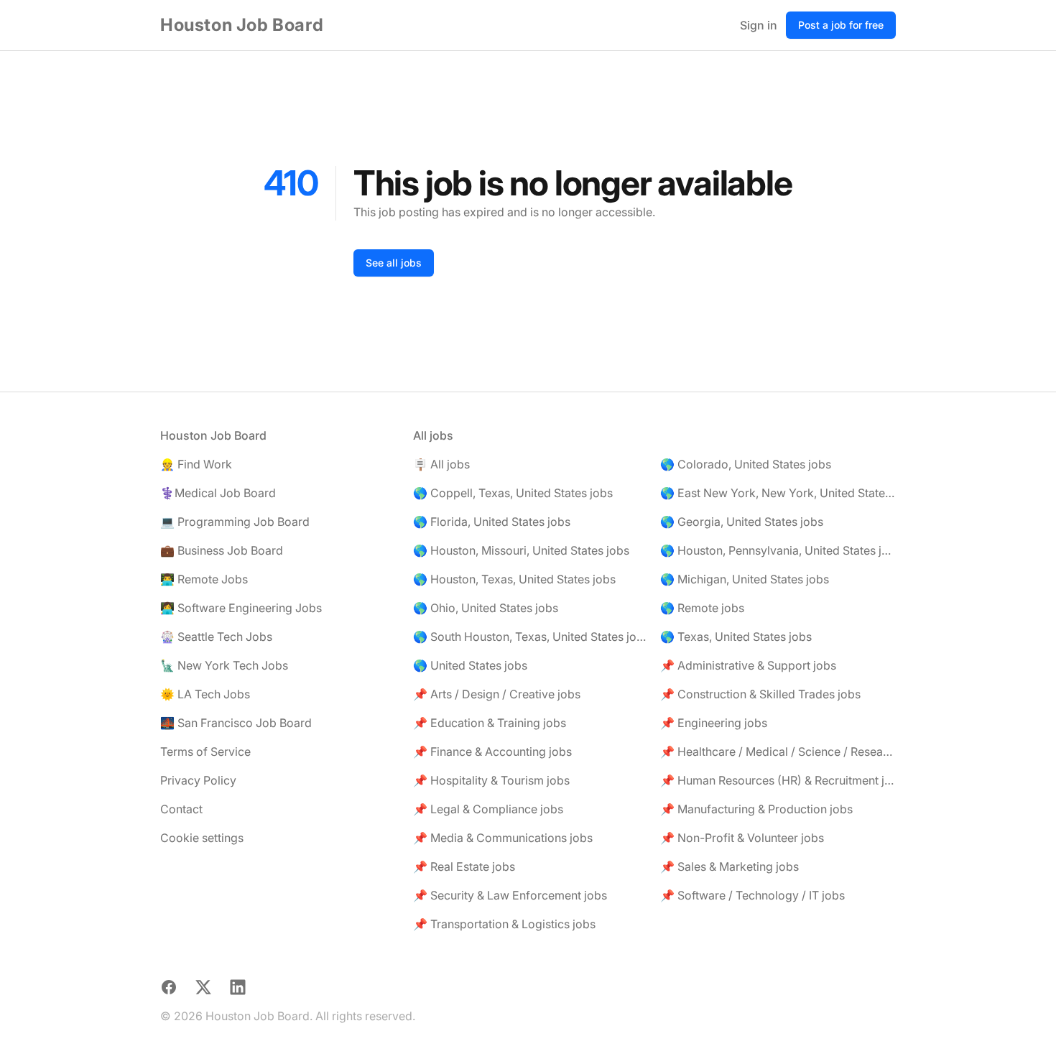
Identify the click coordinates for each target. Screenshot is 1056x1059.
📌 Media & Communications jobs (503, 838)
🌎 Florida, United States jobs (491, 521)
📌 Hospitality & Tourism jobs (491, 780)
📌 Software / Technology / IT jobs (752, 895)
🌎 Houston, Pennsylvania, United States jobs (778, 550)
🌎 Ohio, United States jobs (485, 608)
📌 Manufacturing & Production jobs (756, 809)
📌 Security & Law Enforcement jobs (510, 895)
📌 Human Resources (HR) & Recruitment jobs (778, 780)
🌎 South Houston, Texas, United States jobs (531, 636)
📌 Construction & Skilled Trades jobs (760, 694)
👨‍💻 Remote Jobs (204, 579)
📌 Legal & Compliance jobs (488, 809)
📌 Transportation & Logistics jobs (504, 924)
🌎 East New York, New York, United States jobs (778, 493)
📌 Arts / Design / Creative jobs (496, 694)
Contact (181, 809)
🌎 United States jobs (470, 665)
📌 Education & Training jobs (489, 723)
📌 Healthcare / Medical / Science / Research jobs (778, 751)
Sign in (758, 25)
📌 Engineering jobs (713, 723)
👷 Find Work (196, 464)
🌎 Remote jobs (702, 608)
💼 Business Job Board (221, 550)
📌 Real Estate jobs (464, 866)
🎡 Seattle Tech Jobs (216, 636)
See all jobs (394, 262)
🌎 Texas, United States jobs (736, 636)
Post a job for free (841, 25)
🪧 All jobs (441, 464)
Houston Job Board (241, 24)
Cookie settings (202, 838)
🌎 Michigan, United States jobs (744, 579)
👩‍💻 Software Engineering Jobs (241, 608)
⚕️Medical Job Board (218, 493)
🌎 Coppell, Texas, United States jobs (513, 493)
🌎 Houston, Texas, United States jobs (514, 579)
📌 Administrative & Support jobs (748, 665)
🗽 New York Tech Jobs (224, 665)
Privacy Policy (198, 780)
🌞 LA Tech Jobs (205, 694)
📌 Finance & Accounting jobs (492, 751)
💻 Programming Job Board (235, 521)
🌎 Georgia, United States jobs (741, 521)
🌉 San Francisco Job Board (236, 723)
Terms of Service (205, 751)
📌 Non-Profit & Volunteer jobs (742, 838)
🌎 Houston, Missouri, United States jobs (521, 550)
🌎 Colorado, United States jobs (745, 464)
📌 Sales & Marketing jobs (729, 866)
